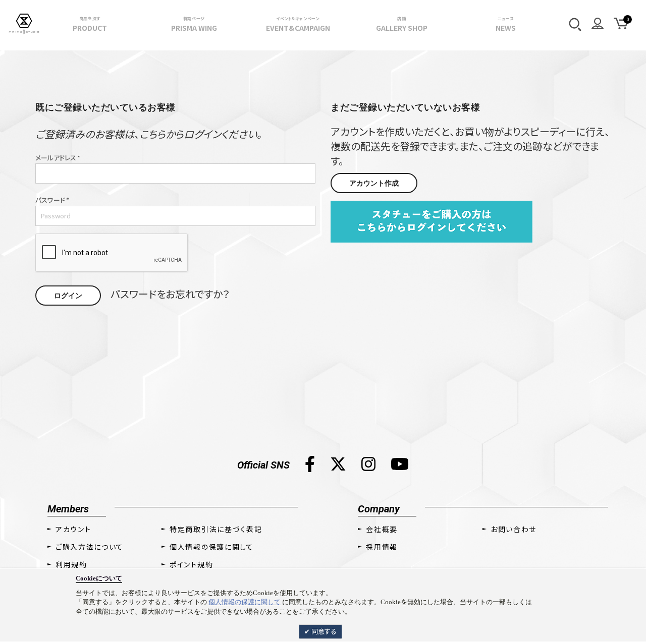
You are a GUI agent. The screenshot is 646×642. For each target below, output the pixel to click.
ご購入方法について (90, 547)
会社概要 (382, 529)
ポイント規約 (191, 564)
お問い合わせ (513, 529)
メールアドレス (57, 157)
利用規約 (71, 564)
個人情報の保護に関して (244, 602)
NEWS (506, 24)
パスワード (51, 200)
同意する (323, 631)
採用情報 (382, 547)
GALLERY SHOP (401, 24)
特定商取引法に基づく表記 (216, 529)
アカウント (73, 529)
